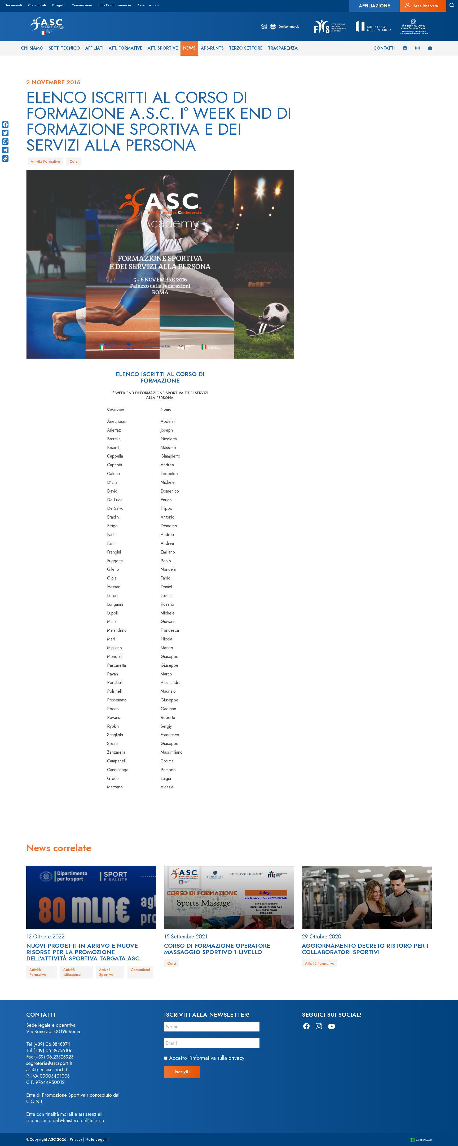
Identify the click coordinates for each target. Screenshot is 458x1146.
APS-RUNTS (212, 48)
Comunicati (37, 5)
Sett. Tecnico (64, 48)
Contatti (384, 48)
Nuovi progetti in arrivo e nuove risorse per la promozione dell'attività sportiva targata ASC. (83, 952)
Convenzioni (82, 5)
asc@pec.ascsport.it (46, 1069)
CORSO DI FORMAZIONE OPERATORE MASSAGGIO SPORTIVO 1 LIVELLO (217, 948)
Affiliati (94, 48)
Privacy (76, 1139)
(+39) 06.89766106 (53, 1050)
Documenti (13, 5)
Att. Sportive (163, 48)
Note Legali (96, 1139)
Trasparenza (283, 48)
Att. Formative (125, 48)
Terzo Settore (246, 48)
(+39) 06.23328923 (53, 1056)
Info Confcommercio (114, 5)
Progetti (58, 5)
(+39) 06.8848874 (51, 1044)
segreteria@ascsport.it (49, 1063)
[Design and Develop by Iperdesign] (421, 1139)
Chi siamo (32, 48)
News (189, 48)
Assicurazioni (147, 5)
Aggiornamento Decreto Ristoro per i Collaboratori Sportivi (365, 948)
